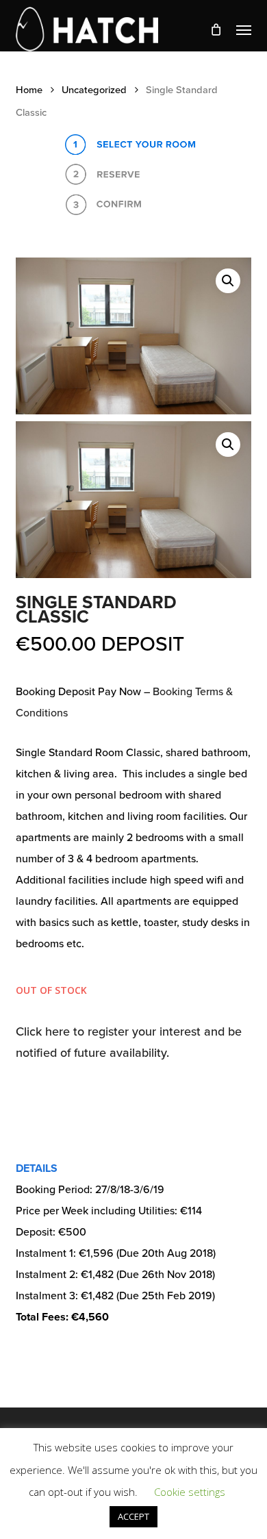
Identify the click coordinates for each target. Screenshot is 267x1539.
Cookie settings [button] (189, 1492)
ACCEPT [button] (133, 1516)
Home (29, 90)
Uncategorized (94, 90)
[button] (243, 29)
